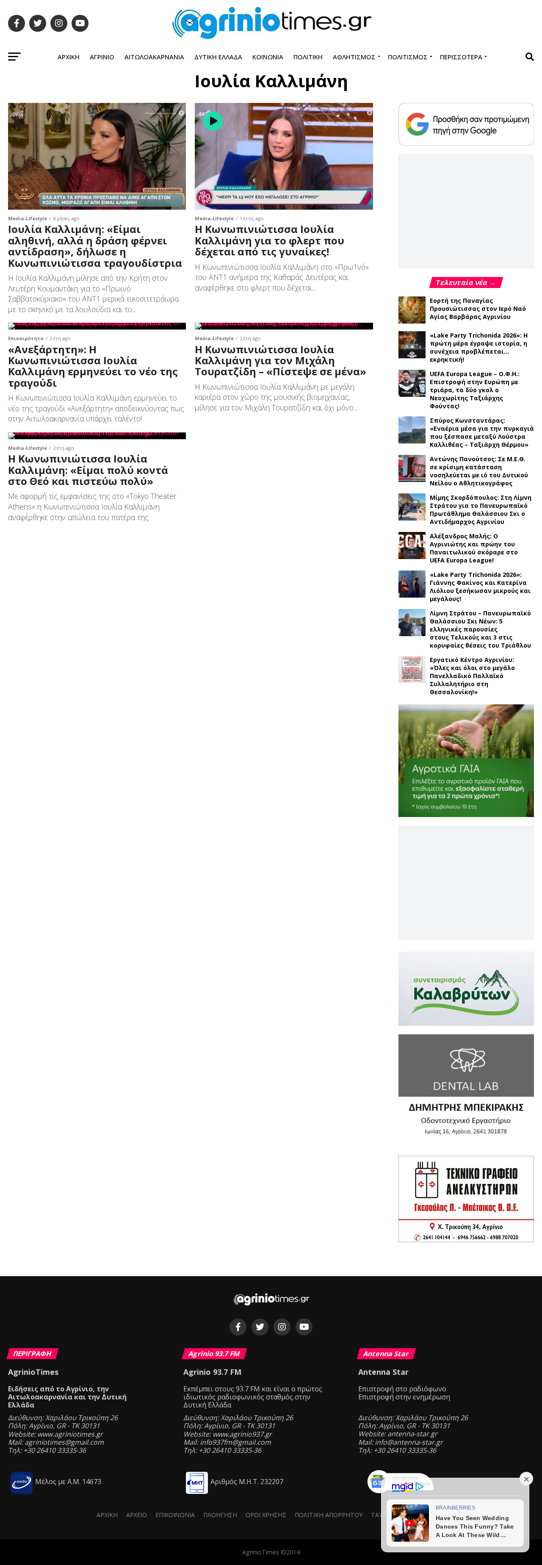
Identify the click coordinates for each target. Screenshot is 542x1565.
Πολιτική (308, 57)
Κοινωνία (267, 57)
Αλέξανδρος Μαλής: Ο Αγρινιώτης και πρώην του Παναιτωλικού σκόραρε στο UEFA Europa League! (474, 548)
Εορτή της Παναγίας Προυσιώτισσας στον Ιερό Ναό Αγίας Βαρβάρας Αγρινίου (478, 308)
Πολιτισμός (408, 57)
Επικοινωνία (175, 1515)
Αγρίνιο (102, 57)
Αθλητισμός (354, 57)
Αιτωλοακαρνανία (154, 57)
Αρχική (69, 57)
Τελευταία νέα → (466, 282)
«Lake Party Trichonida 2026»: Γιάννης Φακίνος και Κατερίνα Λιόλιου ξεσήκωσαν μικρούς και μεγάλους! (480, 587)
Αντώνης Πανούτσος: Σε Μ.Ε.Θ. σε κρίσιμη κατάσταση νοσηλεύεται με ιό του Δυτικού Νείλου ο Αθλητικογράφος (479, 471)
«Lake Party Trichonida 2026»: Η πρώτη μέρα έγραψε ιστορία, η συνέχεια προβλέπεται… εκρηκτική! (479, 347)
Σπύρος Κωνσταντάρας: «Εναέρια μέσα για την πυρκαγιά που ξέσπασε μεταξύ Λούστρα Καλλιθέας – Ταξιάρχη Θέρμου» (482, 432)
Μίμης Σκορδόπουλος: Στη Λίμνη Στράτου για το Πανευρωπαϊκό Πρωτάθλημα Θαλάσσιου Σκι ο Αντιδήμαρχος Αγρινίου (480, 509)
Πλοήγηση (220, 1515)
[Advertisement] (466, 211)
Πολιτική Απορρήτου (328, 1515)
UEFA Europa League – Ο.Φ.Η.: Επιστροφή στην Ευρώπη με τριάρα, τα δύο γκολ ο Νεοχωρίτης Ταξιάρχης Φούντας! (475, 390)
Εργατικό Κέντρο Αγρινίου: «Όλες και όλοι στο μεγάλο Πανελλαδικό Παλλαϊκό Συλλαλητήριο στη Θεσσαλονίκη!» (472, 676)
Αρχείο (136, 1515)
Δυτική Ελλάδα (218, 57)
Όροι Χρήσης (266, 1515)
